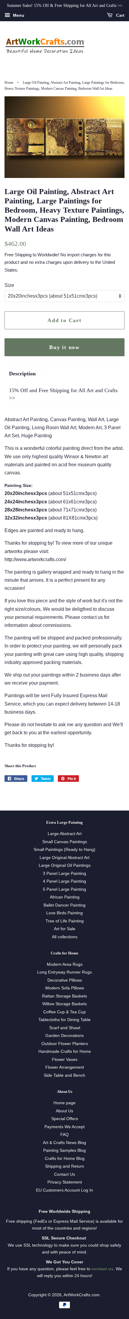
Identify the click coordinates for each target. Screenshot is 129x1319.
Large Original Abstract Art (64, 857)
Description (22, 374)
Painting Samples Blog (64, 1150)
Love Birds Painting (64, 913)
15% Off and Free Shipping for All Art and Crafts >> (63, 394)
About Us (64, 1111)
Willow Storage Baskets (64, 1004)
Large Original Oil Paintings (65, 865)
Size (9, 285)
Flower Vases (64, 1059)
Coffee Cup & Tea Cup (64, 1012)
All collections (64, 937)
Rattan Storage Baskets (64, 996)
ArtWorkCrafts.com (82, 1295)
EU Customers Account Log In (64, 1190)
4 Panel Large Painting (64, 881)
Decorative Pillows (64, 980)
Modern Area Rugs (64, 964)
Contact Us (64, 1174)
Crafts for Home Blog (65, 1158)
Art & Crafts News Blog (64, 1142)
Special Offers (64, 1119)
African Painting (65, 897)
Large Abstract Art (65, 833)
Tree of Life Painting (65, 921)
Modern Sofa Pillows (64, 988)
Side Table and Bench (64, 1075)
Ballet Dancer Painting (65, 905)
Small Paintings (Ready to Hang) (64, 849)
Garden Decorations (64, 1035)
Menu (18, 15)
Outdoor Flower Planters (64, 1043)
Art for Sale (64, 929)
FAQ (64, 1134)
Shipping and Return (64, 1166)
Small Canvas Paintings (64, 842)
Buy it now (64, 347)
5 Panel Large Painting (64, 889)
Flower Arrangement (64, 1067)
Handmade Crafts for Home (64, 1051)
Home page (64, 1103)
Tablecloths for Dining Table (64, 1020)
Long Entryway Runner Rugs (64, 972)
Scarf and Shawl (64, 1028)
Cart (119, 15)
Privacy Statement (64, 1182)
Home (8, 82)
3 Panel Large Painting (64, 873)
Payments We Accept (64, 1127)
